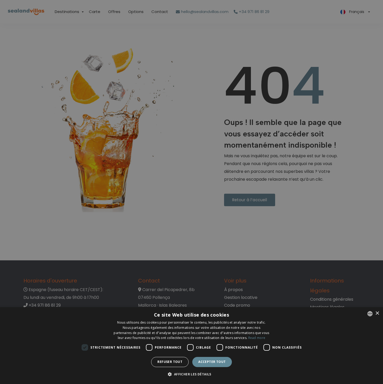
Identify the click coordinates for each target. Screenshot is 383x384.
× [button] (377, 313)
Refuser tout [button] (169, 362)
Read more (256, 338)
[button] (191, 374)
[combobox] (370, 313)
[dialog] (191, 345)
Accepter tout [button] (212, 362)
